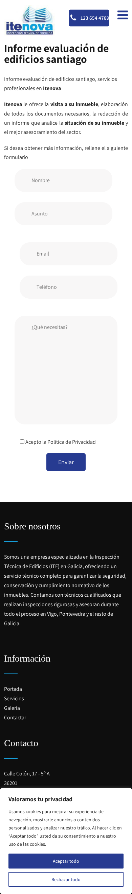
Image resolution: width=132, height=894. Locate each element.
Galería (12, 708)
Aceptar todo (66, 861)
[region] (66, 841)
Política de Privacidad (71, 441)
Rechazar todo (66, 879)
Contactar (15, 717)
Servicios (14, 698)
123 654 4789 (94, 18)
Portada (13, 689)
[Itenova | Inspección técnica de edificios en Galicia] (29, 20)
